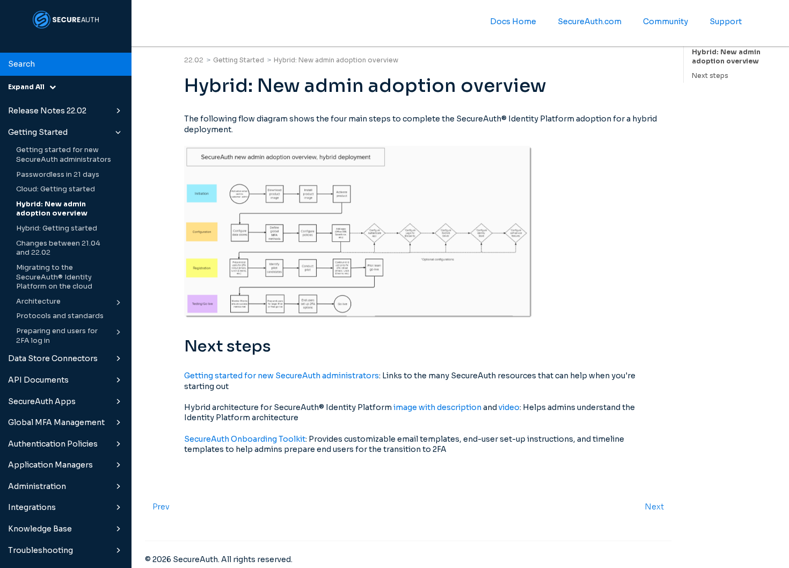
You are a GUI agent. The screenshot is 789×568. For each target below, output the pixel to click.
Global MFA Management (56, 422)
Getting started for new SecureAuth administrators (63, 155)
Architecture (38, 301)
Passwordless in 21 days (57, 174)
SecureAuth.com (590, 21)
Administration (37, 486)
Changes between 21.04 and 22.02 (58, 248)
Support (726, 21)
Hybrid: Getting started (56, 228)
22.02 (193, 60)
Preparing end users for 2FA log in (57, 336)
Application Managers (50, 465)
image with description (437, 407)
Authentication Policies (53, 444)
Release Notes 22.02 (47, 111)
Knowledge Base (40, 529)
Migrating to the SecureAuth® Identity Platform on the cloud (54, 277)
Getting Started (38, 132)
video (509, 407)
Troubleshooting (40, 550)
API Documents (38, 380)
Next (654, 507)
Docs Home (513, 21)
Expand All (28, 87)
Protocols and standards (60, 316)
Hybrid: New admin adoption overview (51, 209)
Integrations (32, 507)
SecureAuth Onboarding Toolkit (244, 439)
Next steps (710, 75)
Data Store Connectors (53, 358)
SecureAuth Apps (42, 401)
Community (665, 21)
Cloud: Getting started (55, 189)
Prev (161, 507)
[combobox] (66, 64)
